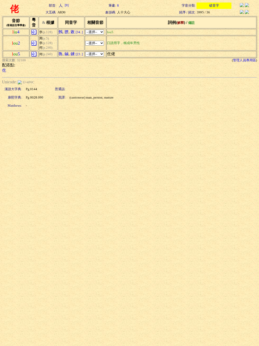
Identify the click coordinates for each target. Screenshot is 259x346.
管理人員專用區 (244, 60)
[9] (66, 5)
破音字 (214, 5)
